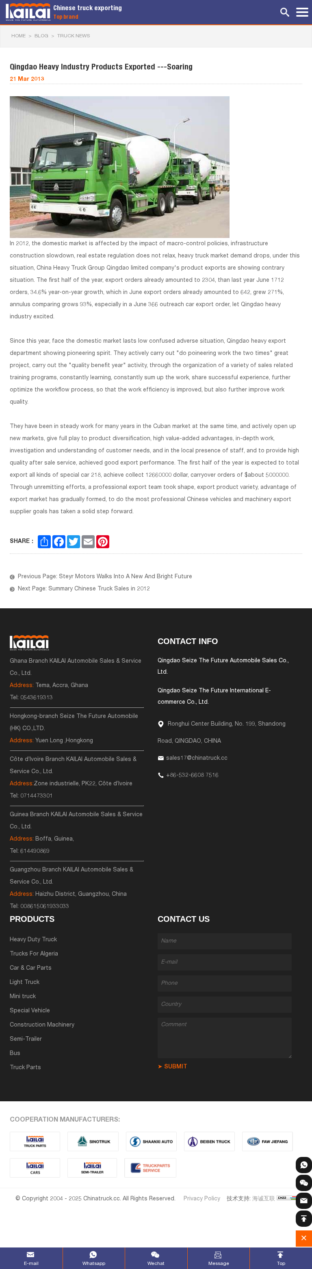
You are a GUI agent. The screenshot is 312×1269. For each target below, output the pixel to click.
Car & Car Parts (31, 968)
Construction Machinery (42, 1025)
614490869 (35, 851)
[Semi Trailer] (92, 1168)
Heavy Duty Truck (33, 940)
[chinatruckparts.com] (150, 1168)
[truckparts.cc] (35, 1141)
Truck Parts (25, 1068)
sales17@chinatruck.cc (197, 758)
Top (281, 1263)
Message (218, 1263)
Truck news (73, 36)
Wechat (156, 1263)
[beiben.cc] (209, 1141)
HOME (18, 36)
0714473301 (36, 796)
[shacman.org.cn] (151, 1141)
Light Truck (24, 983)
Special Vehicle (30, 1011)
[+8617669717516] (304, 1165)
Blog (41, 36)
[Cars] (35, 1168)
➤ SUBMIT (172, 1067)
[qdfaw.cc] (267, 1141)
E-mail (31, 1263)
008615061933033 (44, 907)
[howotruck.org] (93, 1141)
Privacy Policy (202, 1199)
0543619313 (36, 698)
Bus (15, 1054)
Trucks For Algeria (34, 954)
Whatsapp (93, 1263)
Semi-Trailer (26, 1039)
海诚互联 (263, 1199)
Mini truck (23, 997)
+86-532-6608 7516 (192, 775)
